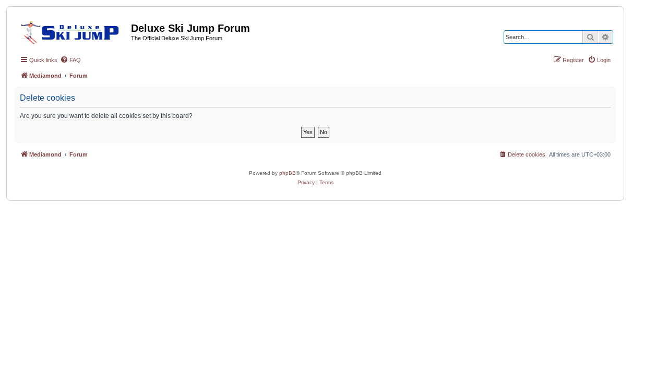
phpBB (287, 173)
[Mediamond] (73, 31)
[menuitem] (70, 60)
